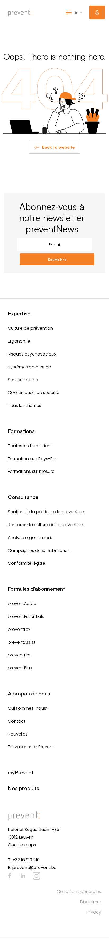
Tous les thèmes (24, 405)
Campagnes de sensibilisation (39, 550)
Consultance (23, 497)
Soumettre (57, 259)
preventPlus (20, 668)
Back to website (58, 147)
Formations (21, 431)
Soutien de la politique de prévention (46, 512)
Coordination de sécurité (34, 393)
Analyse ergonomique (30, 538)
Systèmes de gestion (29, 367)
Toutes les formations (30, 446)
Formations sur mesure (31, 471)
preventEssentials (26, 616)
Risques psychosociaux (32, 354)
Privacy (93, 912)
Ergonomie (19, 341)
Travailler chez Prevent (31, 747)
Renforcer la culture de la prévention (45, 525)
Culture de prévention (30, 328)
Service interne (23, 380)
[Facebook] (9, 876)
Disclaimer (90, 902)
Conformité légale (26, 563)
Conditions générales (79, 891)
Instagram (36, 876)
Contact (16, 721)
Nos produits (23, 788)
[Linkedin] (23, 876)
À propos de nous (29, 693)
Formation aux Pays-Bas (33, 459)
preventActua (22, 604)
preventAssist (21, 642)
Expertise (19, 313)
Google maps (22, 845)
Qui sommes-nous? (28, 708)
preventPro (19, 655)
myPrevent (97, 12)
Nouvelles (18, 734)
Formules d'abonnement (36, 588)
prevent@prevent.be (34, 867)
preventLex (19, 629)
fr (76, 12)
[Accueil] (19, 13)
